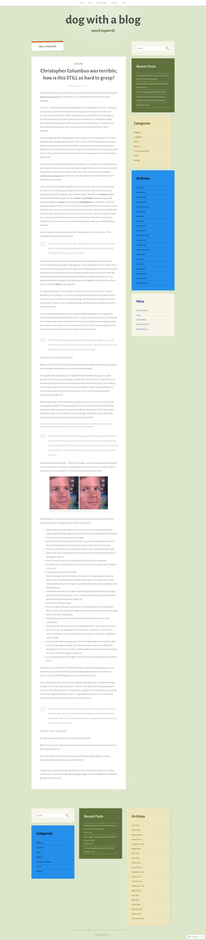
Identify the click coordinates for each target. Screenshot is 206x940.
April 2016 (140, 264)
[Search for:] (153, 48)
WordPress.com (142, 329)
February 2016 (141, 274)
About (82, 3)
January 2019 (141, 231)
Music (90, 3)
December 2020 (142, 207)
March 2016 (140, 269)
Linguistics (114, 3)
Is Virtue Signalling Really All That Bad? (151, 92)
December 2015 (142, 283)
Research (137, 146)
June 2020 (140, 216)
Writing (137, 160)
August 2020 (141, 212)
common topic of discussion (51, 176)
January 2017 (141, 240)
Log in (138, 315)
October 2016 (141, 245)
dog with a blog (103, 20)
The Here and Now (141, 151)
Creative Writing (101, 3)
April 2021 (140, 188)
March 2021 (140, 192)
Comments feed (142, 324)
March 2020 (141, 226)
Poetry (136, 142)
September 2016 (142, 250)
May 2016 (140, 259)
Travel (124, 3)
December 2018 (142, 235)
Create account (142, 310)
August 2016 (140, 254)
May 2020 (140, 221)
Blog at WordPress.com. (103, 935)
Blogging (78, 64)
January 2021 (141, 202)
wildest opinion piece (49, 97)
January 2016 (141, 278)
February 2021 (141, 197)
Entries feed (141, 320)
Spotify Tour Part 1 (143, 105)
